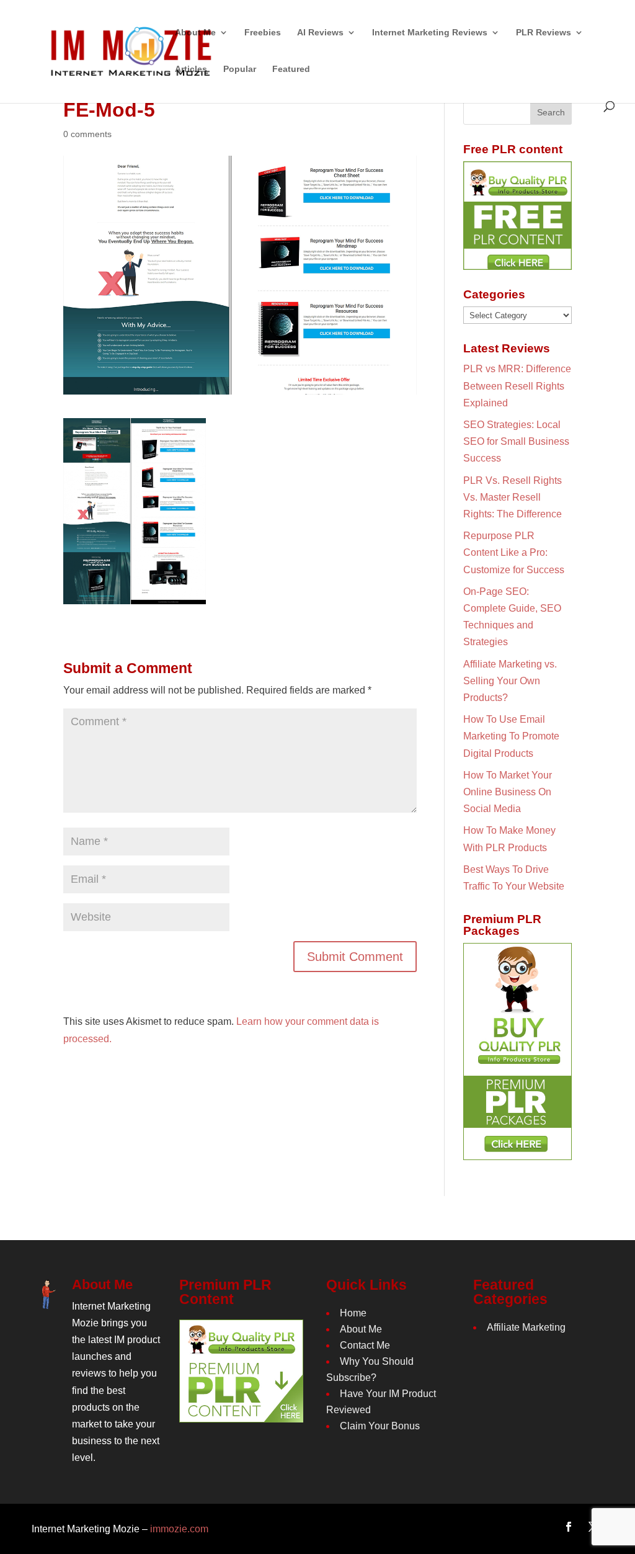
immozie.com (179, 1529)
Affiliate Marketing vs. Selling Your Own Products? (510, 681)
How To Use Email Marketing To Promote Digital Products (511, 736)
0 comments (87, 134)
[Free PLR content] (517, 215)
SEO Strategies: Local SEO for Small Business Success (516, 441)
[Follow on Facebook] (569, 1527)
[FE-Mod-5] (134, 596)
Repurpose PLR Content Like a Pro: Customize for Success (513, 552)
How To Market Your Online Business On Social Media (507, 792)
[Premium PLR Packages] (517, 1051)
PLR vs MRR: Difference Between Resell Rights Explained (517, 386)
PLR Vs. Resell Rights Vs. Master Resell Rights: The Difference (512, 497)
